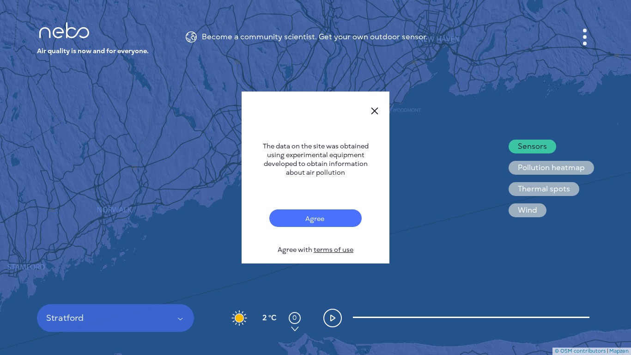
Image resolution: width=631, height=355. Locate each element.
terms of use (333, 249)
